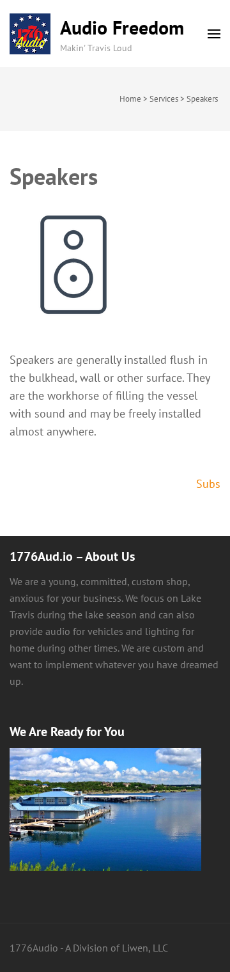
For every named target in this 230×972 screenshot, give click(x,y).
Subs (208, 483)
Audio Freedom (122, 27)
